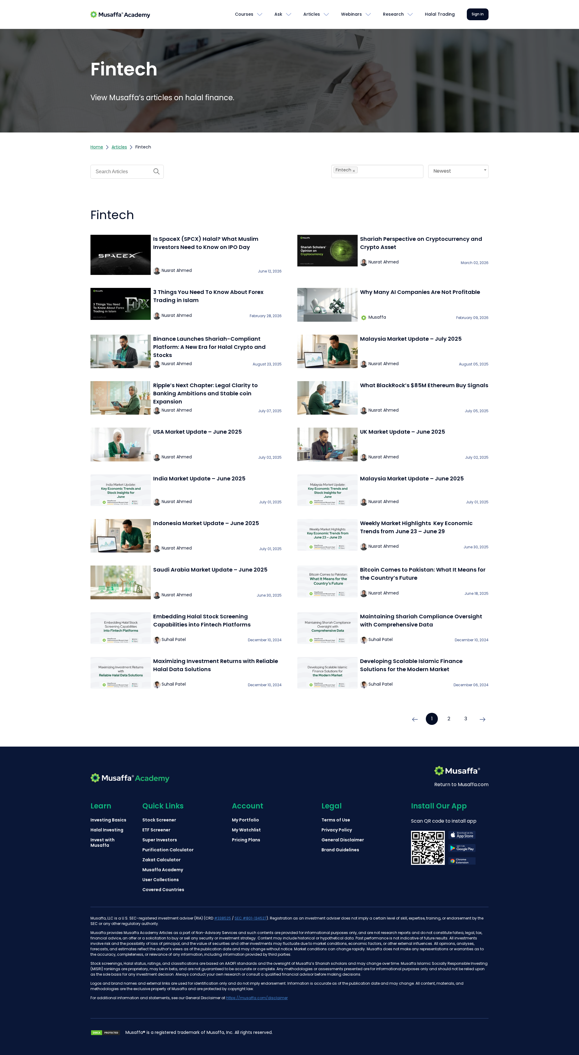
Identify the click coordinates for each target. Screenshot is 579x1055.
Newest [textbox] (442, 170)
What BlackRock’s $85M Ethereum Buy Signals (424, 385)
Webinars (351, 14)
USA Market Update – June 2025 (197, 431)
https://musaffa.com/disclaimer (257, 997)
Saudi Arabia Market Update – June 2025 (210, 569)
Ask (278, 14)
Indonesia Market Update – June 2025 (206, 523)
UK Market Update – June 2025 (402, 431)
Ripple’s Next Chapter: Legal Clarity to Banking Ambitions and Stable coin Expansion (205, 393)
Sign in (478, 14)
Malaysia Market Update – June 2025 (412, 478)
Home (96, 147)
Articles (311, 14)
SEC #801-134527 (251, 918)
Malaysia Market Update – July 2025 (411, 339)
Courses (244, 14)
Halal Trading (440, 14)
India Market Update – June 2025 (199, 478)
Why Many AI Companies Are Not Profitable (420, 292)
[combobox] (377, 171)
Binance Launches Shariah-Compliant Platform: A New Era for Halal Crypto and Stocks (209, 347)
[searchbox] (370, 170)
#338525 (222, 918)
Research (393, 14)
